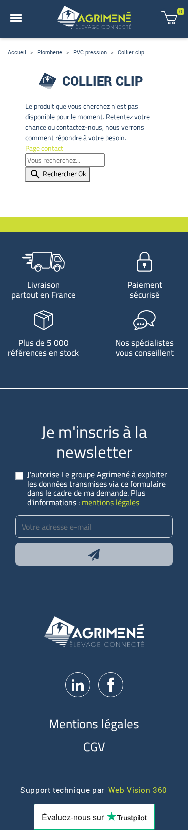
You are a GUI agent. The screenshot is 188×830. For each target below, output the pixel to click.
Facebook (110, 684)
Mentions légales (94, 723)
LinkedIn (77, 684)
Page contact (44, 148)
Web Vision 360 (137, 789)
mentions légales (110, 502)
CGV (94, 746)
